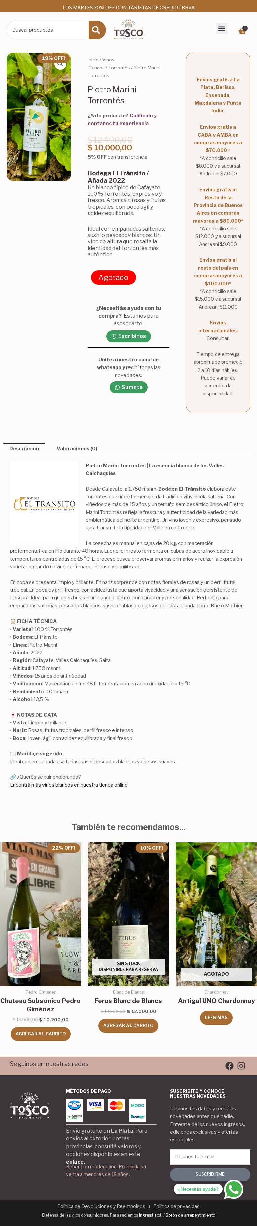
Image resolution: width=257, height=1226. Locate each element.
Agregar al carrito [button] (41, 1033)
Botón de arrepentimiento (190, 1215)
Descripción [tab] (24, 449)
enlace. (75, 1162)
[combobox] (46, 30)
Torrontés (119, 67)
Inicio (93, 59)
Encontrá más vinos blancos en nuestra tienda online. (69, 785)
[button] (221, 28)
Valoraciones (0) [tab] (77, 449)
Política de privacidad (176, 1206)
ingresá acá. (150, 1215)
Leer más (216, 1017)
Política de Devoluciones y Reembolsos (101, 1206)
